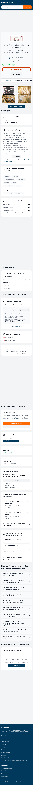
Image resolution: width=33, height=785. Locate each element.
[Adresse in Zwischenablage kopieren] (22, 305)
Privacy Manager (5, 776)
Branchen (3, 744)
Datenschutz (4, 771)
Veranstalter (4, 747)
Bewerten (17, 74)
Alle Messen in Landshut (15, 326)
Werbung (3, 755)
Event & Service (19, 193)
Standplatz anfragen (16, 423)
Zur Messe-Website (11, 441)
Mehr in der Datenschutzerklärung (14, 321)
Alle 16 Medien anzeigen (16, 106)
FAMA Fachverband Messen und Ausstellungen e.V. (14, 760)
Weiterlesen (17, 156)
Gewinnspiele (4, 739)
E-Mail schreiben (9, 483)
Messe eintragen (5, 752)
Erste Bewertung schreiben (16, 665)
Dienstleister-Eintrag (6, 758)
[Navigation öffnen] (30, 2)
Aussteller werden (16, 69)
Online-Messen (5, 741)
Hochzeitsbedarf (8, 193)
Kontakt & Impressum (6, 768)
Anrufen (17, 426)
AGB (2, 773)
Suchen (28, 7)
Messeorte (4, 749)
